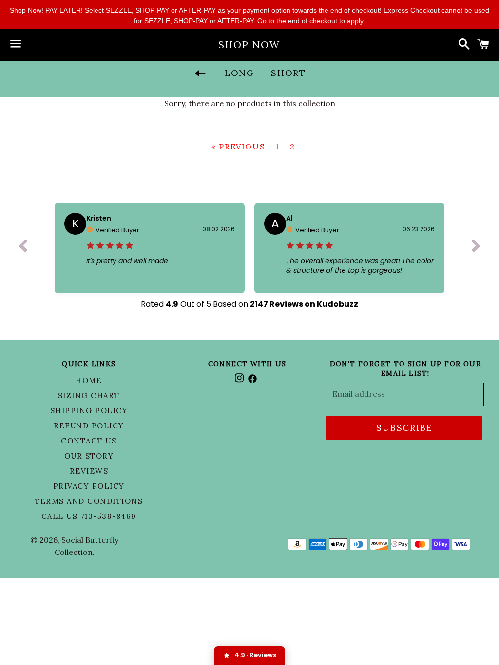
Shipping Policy (89, 410)
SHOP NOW (249, 44)
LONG (239, 72)
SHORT (288, 72)
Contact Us (88, 440)
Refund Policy (89, 425)
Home (89, 380)
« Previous (238, 146)
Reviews (89, 471)
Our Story (89, 456)
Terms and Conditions (89, 501)
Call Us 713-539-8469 (88, 516)
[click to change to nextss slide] (476, 248)
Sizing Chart (89, 395)
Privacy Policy (89, 486)
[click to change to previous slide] (23, 248)
